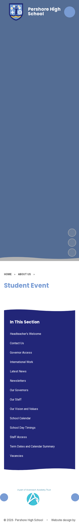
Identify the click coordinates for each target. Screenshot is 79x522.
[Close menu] (69, 11)
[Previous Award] (4, 497)
